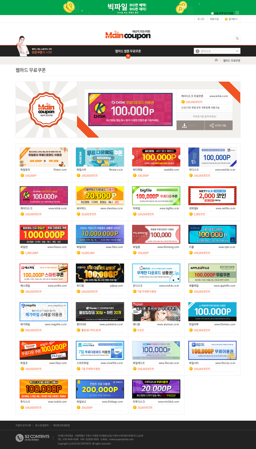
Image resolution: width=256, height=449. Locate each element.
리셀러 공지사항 (23, 425)
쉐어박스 (206, 53)
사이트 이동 (220, 125)
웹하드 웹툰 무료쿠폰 (128, 51)
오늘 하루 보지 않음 (223, 13)
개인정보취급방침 (61, 425)
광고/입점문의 (42, 425)
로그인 (201, 19)
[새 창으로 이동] (46, 83)
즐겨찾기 (233, 19)
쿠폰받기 (192, 125)
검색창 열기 (237, 38)
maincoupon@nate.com (121, 439)
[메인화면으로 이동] (128, 33)
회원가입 (214, 19)
